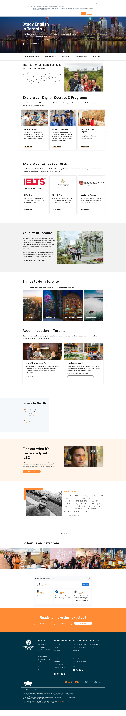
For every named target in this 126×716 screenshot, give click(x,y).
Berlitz (91, 650)
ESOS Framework (60, 701)
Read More (28, 146)
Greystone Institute (94, 653)
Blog (55, 670)
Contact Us (57, 656)
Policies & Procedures (59, 667)
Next (106, 129)
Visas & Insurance (58, 664)
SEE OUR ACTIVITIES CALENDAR (34, 260)
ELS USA (92, 647)
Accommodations (42, 656)
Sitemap (101, 689)
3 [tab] (66, 535)
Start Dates (57, 661)
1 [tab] (62, 535)
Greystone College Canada (79, 647)
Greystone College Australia (80, 644)
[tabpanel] (63, 503)
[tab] (32, 57)
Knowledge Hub (42, 664)
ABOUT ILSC (31, 472)
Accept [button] (83, 13)
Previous (20, 129)
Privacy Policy (94, 689)
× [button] (96, 2)
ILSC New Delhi (57, 653)
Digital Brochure (42, 653)
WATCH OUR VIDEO (32, 44)
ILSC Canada (57, 647)
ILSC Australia (57, 644)
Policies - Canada (77, 658)
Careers (40, 666)
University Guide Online (95, 644)
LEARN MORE (30, 376)
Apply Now (56, 658)
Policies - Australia (78, 656)
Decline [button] (89, 13)
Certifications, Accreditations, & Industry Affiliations (44, 649)
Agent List (41, 669)
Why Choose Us (42, 644)
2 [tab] (64, 535)
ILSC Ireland (57, 650)
